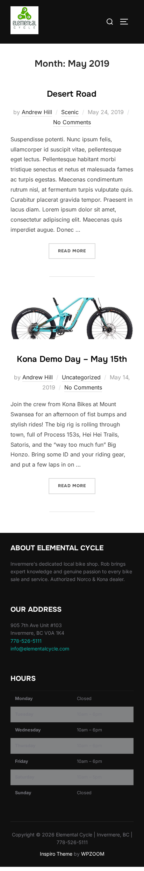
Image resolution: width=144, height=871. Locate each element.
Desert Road (71, 94)
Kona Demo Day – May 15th (72, 359)
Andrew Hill (37, 112)
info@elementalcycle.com (39, 649)
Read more (76, 251)
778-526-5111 (26, 641)
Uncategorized (81, 377)
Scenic (70, 112)
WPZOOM (93, 854)
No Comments (72, 122)
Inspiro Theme (56, 854)
